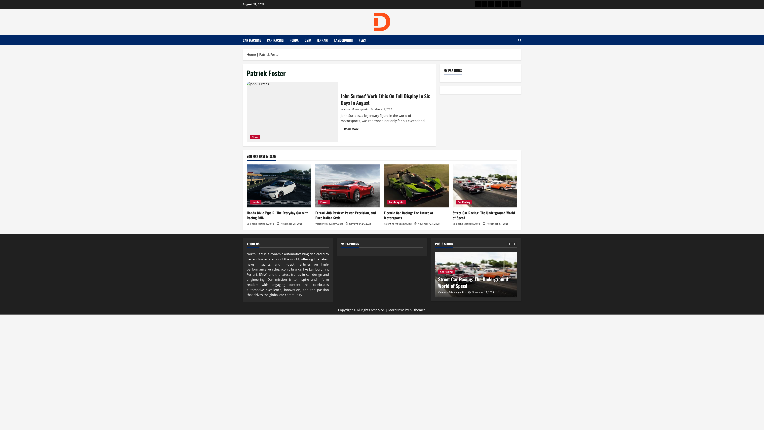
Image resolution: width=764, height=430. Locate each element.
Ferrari (322, 40)
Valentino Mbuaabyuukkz (354, 109)
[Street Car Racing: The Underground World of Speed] (485, 186)
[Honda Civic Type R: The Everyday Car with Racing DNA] (279, 186)
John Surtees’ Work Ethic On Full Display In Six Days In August (292, 112)
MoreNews (396, 310)
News (362, 40)
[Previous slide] (509, 244)
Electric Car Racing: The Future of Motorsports (408, 215)
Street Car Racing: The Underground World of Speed (484, 215)
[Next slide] (514, 244)
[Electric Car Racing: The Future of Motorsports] (416, 186)
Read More (353, 129)
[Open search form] (519, 40)
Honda (294, 40)
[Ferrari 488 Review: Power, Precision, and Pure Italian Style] (347, 186)
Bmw (308, 40)
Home (251, 54)
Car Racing (275, 40)
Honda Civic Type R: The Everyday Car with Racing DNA (277, 215)
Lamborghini (343, 40)
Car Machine (252, 40)
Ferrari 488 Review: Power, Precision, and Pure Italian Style (345, 215)
